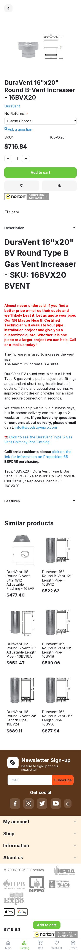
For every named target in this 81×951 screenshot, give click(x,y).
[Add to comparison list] (59, 186)
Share (13, 212)
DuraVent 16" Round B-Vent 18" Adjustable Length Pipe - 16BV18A (21, 650)
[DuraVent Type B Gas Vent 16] (8, 8)
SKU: (8, 137)
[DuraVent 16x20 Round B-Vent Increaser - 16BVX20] (40, 47)
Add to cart (40, 172)
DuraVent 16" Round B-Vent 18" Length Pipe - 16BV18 (57, 650)
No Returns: (15, 113)
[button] (26, 196)
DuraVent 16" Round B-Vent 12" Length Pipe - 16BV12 (56, 578)
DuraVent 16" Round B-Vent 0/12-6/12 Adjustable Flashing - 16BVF (20, 580)
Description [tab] (14, 228)
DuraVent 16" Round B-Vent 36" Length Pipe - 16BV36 (57, 718)
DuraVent (12, 106)
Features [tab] (12, 501)
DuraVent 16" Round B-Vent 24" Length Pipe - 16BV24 (21, 718)
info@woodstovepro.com (36, 427)
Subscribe (63, 780)
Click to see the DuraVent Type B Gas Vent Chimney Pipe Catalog (38, 439)
